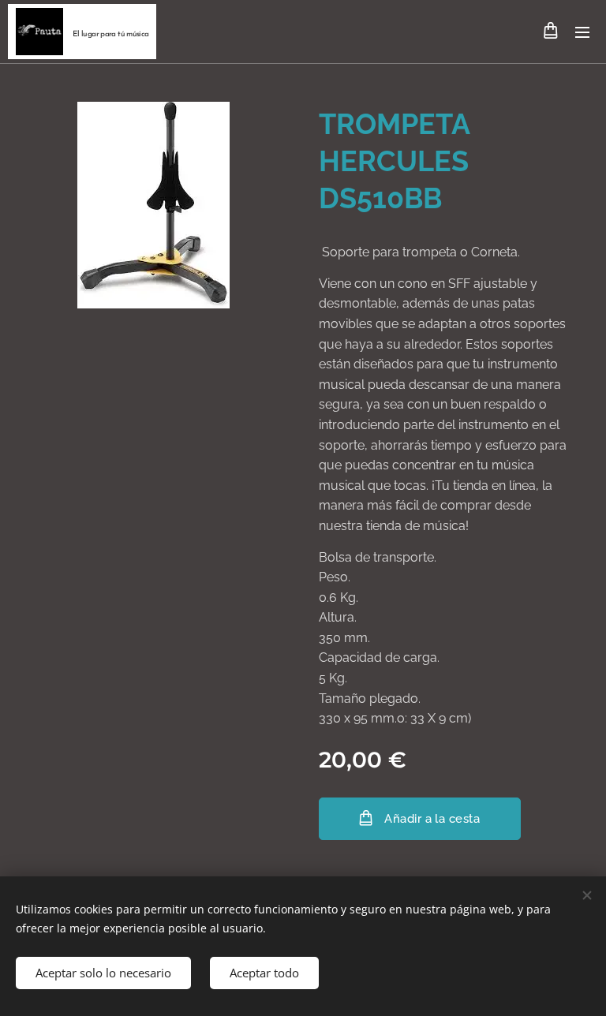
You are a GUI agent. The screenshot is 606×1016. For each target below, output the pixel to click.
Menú (582, 31)
